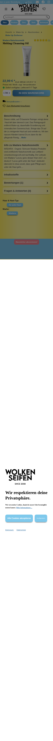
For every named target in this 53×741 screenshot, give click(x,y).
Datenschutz (21, 530)
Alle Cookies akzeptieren (19, 518)
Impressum (9, 530)
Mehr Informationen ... (24, 508)
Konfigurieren (41, 518)
